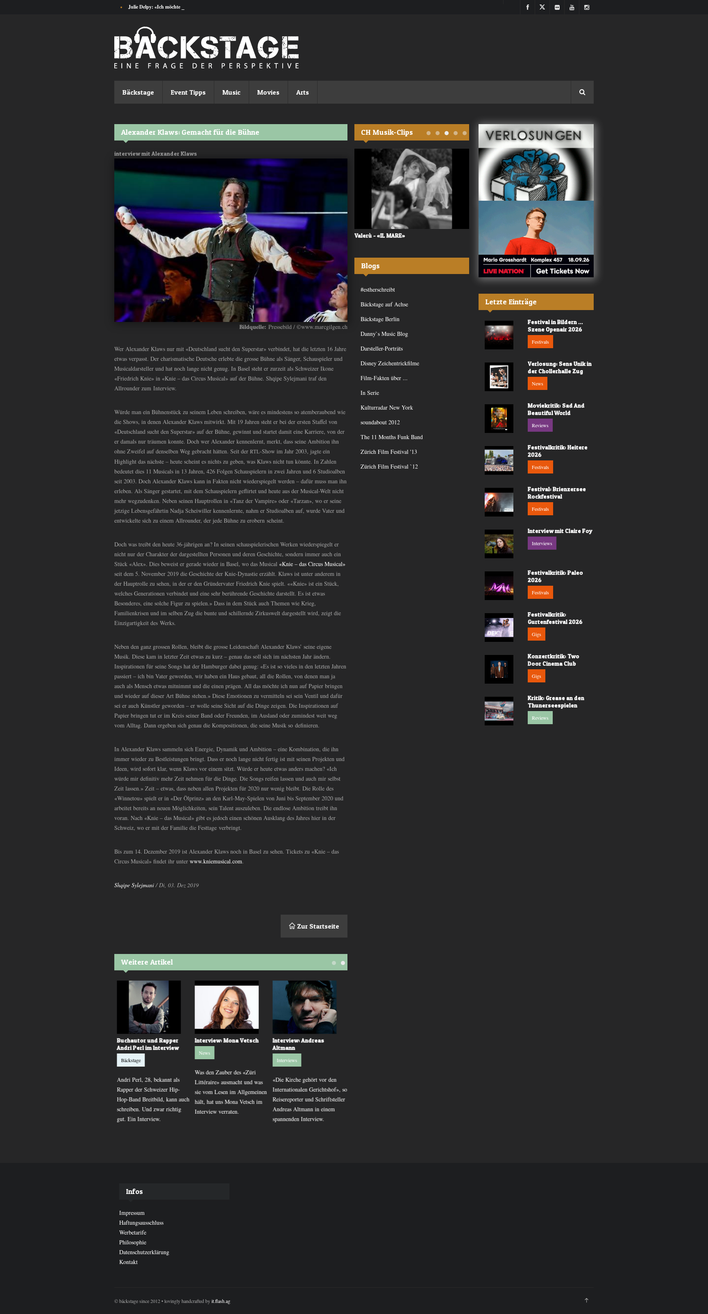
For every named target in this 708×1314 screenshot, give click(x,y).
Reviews (540, 425)
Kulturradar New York (387, 407)
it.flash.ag (220, 1301)
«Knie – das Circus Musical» (312, 564)
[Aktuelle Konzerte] (536, 239)
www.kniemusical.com (216, 861)
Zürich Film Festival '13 (389, 451)
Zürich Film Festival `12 (389, 466)
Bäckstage (138, 92)
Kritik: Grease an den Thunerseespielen (556, 701)
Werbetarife (132, 1232)
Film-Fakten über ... (384, 378)
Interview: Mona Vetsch (226, 1040)
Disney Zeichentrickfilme (390, 363)
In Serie (370, 392)
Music (231, 92)
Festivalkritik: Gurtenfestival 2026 (555, 618)
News (203, 1052)
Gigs (536, 634)
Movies (268, 92)
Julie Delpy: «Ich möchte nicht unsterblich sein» (178, 6)
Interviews (286, 1060)
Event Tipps (188, 92)
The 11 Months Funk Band (392, 437)
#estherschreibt (378, 289)
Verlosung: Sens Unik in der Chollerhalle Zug (560, 367)
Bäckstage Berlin (380, 319)
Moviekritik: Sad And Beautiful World (556, 409)
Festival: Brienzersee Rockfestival (557, 492)
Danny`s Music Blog (384, 334)
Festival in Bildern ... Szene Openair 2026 (555, 325)
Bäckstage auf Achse (384, 304)
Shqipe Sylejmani (134, 885)
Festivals (540, 341)
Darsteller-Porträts (382, 348)
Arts (302, 92)
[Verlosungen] (536, 162)
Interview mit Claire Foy (560, 530)
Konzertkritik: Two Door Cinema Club (553, 659)
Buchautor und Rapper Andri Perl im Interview (147, 1044)
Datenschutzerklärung (144, 1252)
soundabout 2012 (380, 422)
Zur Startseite (317, 926)
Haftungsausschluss (141, 1222)
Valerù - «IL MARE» (379, 235)
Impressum (132, 1213)
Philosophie (132, 1242)
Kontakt (128, 1262)
